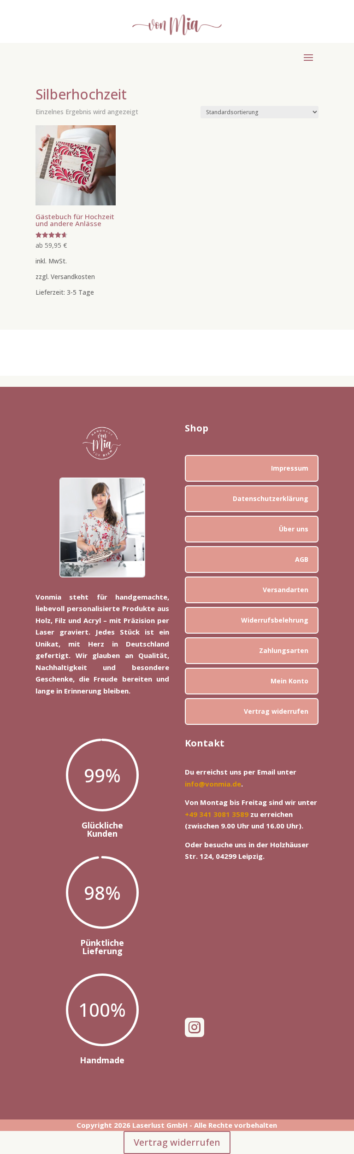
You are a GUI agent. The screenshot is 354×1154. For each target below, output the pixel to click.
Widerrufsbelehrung (274, 620)
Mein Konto (289, 680)
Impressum (289, 468)
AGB (301, 559)
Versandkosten (73, 277)
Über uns (293, 529)
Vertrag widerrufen (276, 711)
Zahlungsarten (283, 650)
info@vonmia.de (213, 783)
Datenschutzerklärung (270, 498)
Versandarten (285, 589)
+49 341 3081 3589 (216, 814)
